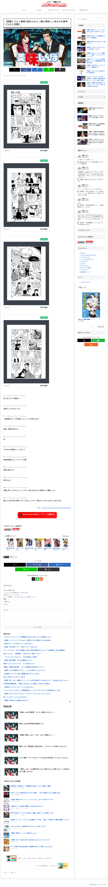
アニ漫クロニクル (85, 282)
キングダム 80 (65, 548)
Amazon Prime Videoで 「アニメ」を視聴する (38, 514)
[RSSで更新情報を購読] (41, 579)
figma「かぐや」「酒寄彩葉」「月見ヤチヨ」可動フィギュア (22, 653)
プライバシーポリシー (20, 596)
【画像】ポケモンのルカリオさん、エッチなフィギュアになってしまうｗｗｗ (27, 693)
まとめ (7, 557)
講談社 (8, 549)
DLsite (66, 536)
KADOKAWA (56, 549)
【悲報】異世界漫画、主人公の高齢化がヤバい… (18, 660)
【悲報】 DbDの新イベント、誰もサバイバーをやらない (21, 647)
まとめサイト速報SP (85, 267)
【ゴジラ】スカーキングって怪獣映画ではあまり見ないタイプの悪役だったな (27, 637)
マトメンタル (83, 269)
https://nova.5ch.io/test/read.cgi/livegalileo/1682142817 (56, 508)
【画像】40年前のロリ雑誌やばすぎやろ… (16, 700)
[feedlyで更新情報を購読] (37, 579)
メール (5, 604)
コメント (6, 610)
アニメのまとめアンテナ (86, 259)
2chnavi (82, 253)
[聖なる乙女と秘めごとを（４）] (11, 542)
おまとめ (82, 263)
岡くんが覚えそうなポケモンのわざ (14, 677)
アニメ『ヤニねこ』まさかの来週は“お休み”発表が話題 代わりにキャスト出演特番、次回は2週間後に (34, 650)
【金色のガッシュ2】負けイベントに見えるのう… (19, 643)
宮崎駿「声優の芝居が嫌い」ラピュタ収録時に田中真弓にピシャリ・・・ (26, 667)
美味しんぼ (14, 557)
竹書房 (17, 549)
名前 (5, 599)
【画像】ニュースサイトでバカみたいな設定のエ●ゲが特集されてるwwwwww (27, 640)
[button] (60, 70)
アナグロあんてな (85, 257)
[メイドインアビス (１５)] (20, 542)
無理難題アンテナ (85, 272)
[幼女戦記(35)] (91, 305)
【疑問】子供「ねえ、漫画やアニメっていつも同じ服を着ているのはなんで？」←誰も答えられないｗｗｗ (36, 680)
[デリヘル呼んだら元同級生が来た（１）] (38, 542)
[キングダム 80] (66, 542)
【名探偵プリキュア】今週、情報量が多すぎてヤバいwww (21, 673)
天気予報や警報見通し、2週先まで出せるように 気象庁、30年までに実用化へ (27, 683)
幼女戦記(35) (81, 319)
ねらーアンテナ (84, 265)
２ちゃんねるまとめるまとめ (88, 255)
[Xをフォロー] (33, 579)
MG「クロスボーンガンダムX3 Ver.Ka (15, 697)
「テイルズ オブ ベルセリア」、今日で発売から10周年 (20, 657)
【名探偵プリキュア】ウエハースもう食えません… (19, 687)
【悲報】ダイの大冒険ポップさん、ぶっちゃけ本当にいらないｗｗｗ (24, 670)
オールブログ (83, 261)
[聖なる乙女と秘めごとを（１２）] (29, 542)
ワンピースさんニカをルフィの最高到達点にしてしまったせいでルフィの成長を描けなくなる (32, 690)
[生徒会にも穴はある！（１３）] (48, 542)
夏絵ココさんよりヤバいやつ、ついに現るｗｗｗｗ (19, 663)
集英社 (63, 549)
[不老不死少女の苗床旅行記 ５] (57, 542)
